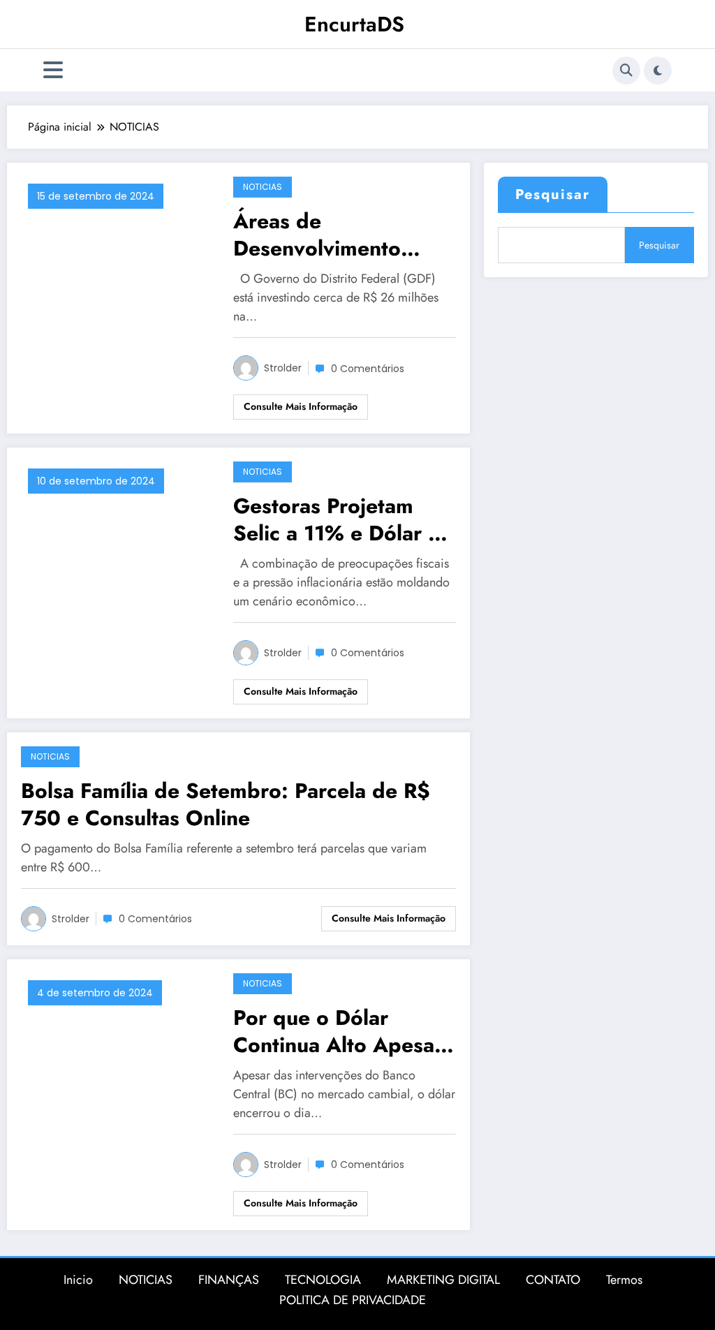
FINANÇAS (228, 1280)
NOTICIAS (262, 187)
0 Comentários (367, 369)
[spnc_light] (658, 70)
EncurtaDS (354, 24)
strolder (283, 368)
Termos (624, 1280)
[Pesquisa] (626, 70)
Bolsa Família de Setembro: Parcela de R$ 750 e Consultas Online (225, 804)
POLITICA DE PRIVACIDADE (352, 1300)
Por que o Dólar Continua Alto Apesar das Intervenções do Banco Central (338, 1031)
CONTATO (553, 1280)
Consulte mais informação (301, 406)
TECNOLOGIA (323, 1280)
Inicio (78, 1280)
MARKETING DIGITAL (443, 1280)
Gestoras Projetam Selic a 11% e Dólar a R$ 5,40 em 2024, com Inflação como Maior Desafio (336, 519)
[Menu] (53, 70)
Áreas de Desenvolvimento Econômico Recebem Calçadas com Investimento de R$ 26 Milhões (334, 234)
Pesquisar (552, 194)
